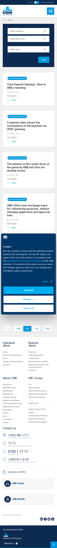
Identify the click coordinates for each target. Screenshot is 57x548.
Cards (5, 352)
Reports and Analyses (11, 400)
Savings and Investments (12, 362)
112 (36, 328)
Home (5, 20)
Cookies (31, 412)
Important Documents (36, 419)
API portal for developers (37, 422)
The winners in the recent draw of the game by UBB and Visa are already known (28, 167)
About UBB (10, 378)
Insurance (7, 365)
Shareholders (8, 391)
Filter (44, 60)
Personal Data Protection (38, 416)
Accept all (28, 290)
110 (18, 328)
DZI (29, 385)
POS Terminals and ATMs (38, 362)
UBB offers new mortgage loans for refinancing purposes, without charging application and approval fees (28, 210)
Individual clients (9, 344)
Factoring (32, 370)
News (5, 416)
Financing (32, 352)
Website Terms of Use (36, 409)
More (45, 281)
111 (27, 328)
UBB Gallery (7, 410)
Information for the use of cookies (24, 261)
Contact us (9, 428)
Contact (6, 423)
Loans (5, 358)
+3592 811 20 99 (18, 459)
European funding (9, 397)
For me (30, 2)
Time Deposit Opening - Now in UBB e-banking (26, 86)
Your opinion (7, 419)
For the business (47, 2)
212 (48, 328)
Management (8, 394)
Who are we (7, 385)
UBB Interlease (34, 388)
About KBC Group (9, 388)
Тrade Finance (33, 358)
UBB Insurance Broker (36, 397)
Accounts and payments (12, 355)
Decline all (28, 308)
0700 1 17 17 (18, 452)
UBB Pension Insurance (37, 391)
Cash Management (35, 355)
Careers (6, 413)
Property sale (33, 403)
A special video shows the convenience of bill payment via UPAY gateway (27, 126)
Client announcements (17, 78)
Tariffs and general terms (12, 404)
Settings (27, 299)
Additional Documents (11, 407)
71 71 (12, 443)
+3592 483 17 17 (18, 435)
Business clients (33, 344)
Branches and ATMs (16, 472)
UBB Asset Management (37, 394)
